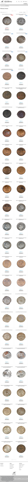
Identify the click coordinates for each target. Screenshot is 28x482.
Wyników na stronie (2, 12)
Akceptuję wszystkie (23, 478)
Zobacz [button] (7, 29)
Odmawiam (17, 478)
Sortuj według (20, 12)
